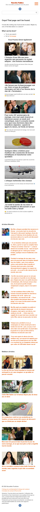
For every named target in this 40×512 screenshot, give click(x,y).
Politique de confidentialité (9, 489)
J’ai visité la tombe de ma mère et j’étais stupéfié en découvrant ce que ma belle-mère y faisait (20, 207)
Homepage (12, 36)
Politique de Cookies (23, 489)
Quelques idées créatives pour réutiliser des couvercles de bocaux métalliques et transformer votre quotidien (19, 154)
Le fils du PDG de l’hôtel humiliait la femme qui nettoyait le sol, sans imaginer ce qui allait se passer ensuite (18, 372)
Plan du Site (18, 491)
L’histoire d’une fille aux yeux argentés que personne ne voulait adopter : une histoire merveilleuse (19, 59)
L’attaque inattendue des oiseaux (18, 181)
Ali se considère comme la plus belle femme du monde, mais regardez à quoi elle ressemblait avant (18, 468)
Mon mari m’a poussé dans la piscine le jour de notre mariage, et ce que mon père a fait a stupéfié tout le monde (20, 444)
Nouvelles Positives (17, 3)
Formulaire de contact (8, 491)
